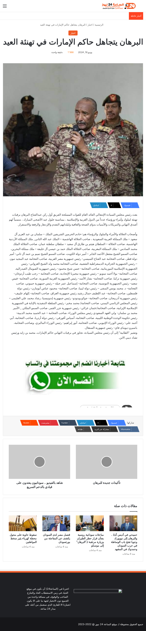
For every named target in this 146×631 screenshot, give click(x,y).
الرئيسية (99, 24)
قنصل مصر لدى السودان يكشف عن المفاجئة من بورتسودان (56, 538)
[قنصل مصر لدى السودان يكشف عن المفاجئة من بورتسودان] (56, 523)
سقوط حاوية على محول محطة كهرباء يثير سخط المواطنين (23, 538)
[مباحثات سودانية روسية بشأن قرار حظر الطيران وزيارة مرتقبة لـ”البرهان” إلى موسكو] (90, 523)
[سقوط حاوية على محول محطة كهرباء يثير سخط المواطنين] (23, 523)
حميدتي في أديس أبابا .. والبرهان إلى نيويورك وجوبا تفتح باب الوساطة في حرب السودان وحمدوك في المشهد (124, 542)
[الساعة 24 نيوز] (118, 6)
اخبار (90, 24)
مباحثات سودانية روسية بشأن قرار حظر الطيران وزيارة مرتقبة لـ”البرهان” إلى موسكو (90, 540)
